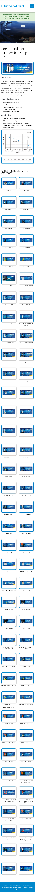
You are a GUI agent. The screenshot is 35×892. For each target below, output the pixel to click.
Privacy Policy (5, 887)
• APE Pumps (25, 887)
